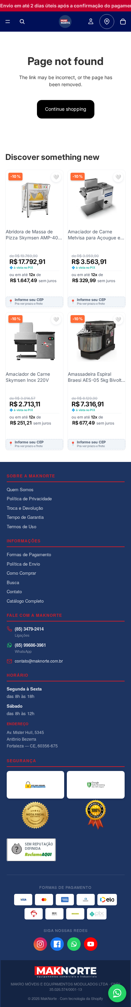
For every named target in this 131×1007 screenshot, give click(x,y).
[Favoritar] (56, 177)
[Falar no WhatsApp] (117, 993)
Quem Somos (20, 489)
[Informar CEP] (106, 21)
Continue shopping (65, 109)
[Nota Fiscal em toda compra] (35, 815)
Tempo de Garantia (25, 517)
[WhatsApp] (74, 944)
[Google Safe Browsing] (96, 785)
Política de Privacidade (29, 498)
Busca (13, 582)
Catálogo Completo (25, 601)
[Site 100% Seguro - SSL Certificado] (35, 785)
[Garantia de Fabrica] (96, 815)
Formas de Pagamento (29, 554)
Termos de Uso (21, 526)
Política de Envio (23, 564)
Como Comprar (21, 573)
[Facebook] (57, 944)
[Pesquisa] (22, 21)
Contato (14, 591)
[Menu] (7, 21)
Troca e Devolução (25, 508)
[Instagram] (40, 944)
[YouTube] (90, 944)
